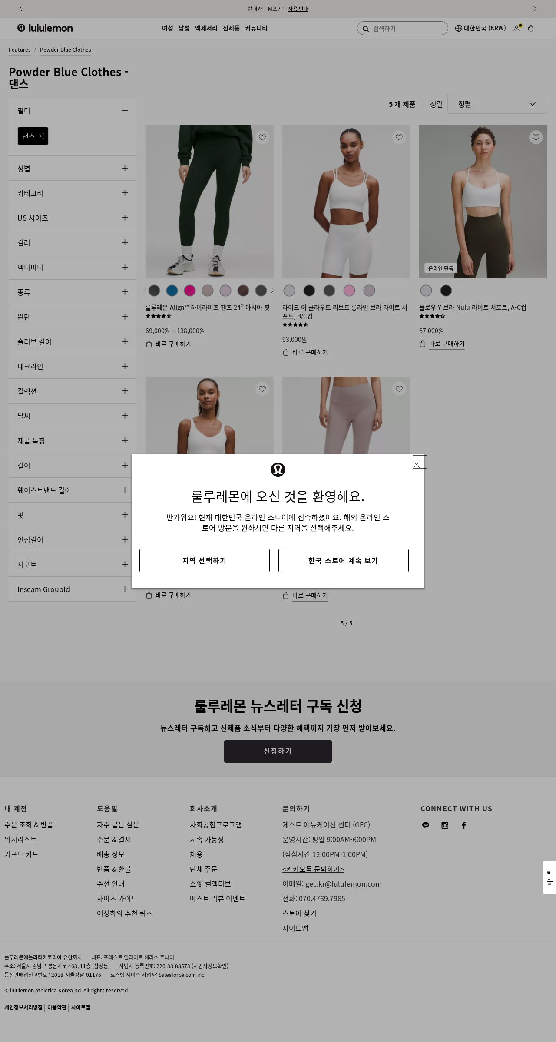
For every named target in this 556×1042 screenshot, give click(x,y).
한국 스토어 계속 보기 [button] (343, 560)
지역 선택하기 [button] (204, 560)
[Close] (420, 462)
